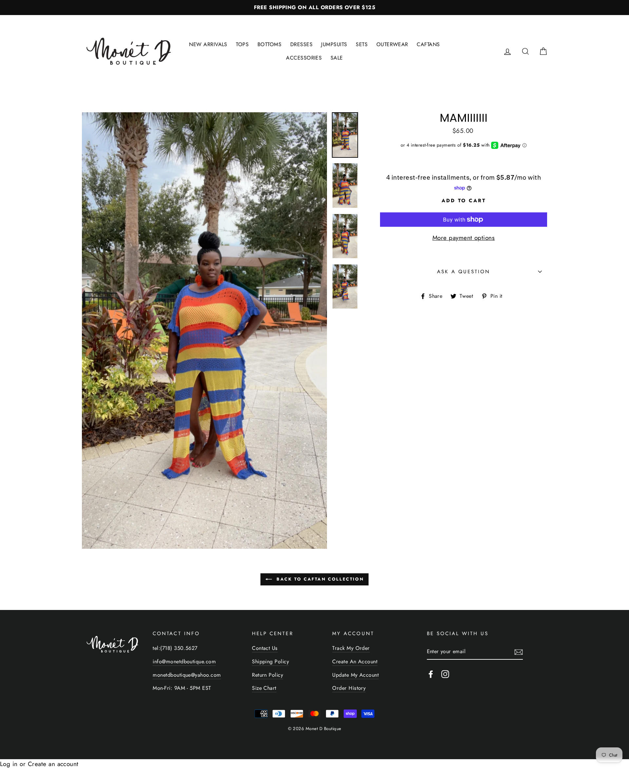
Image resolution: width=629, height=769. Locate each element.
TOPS (242, 44)
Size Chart (264, 688)
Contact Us (265, 648)
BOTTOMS (269, 44)
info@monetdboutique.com (184, 661)
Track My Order (351, 648)
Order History (349, 688)
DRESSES (301, 44)
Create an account (53, 764)
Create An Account (354, 661)
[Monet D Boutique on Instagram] (445, 674)
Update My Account (355, 675)
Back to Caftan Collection (319, 579)
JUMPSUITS (334, 44)
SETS (362, 44)
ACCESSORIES (304, 58)
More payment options (463, 237)
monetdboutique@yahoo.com (187, 675)
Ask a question (463, 271)
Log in (9, 764)
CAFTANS (428, 44)
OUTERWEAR (392, 44)
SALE (337, 58)
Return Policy (267, 675)
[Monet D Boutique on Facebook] (431, 674)
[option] (314, 7)
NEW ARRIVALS (208, 44)
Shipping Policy (270, 661)
